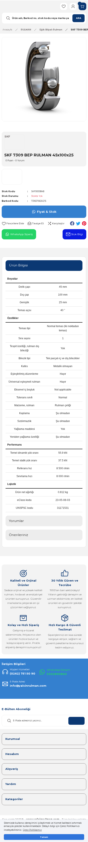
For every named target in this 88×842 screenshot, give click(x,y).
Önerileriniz (18, 535)
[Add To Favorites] (13, 223)
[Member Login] (73, 6)
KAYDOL (76, 720)
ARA (78, 18)
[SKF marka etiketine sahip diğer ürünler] (12, 176)
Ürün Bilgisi (18, 265)
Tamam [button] (44, 837)
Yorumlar (16, 521)
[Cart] (82, 6)
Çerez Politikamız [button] (32, 830)
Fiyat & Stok (46, 212)
